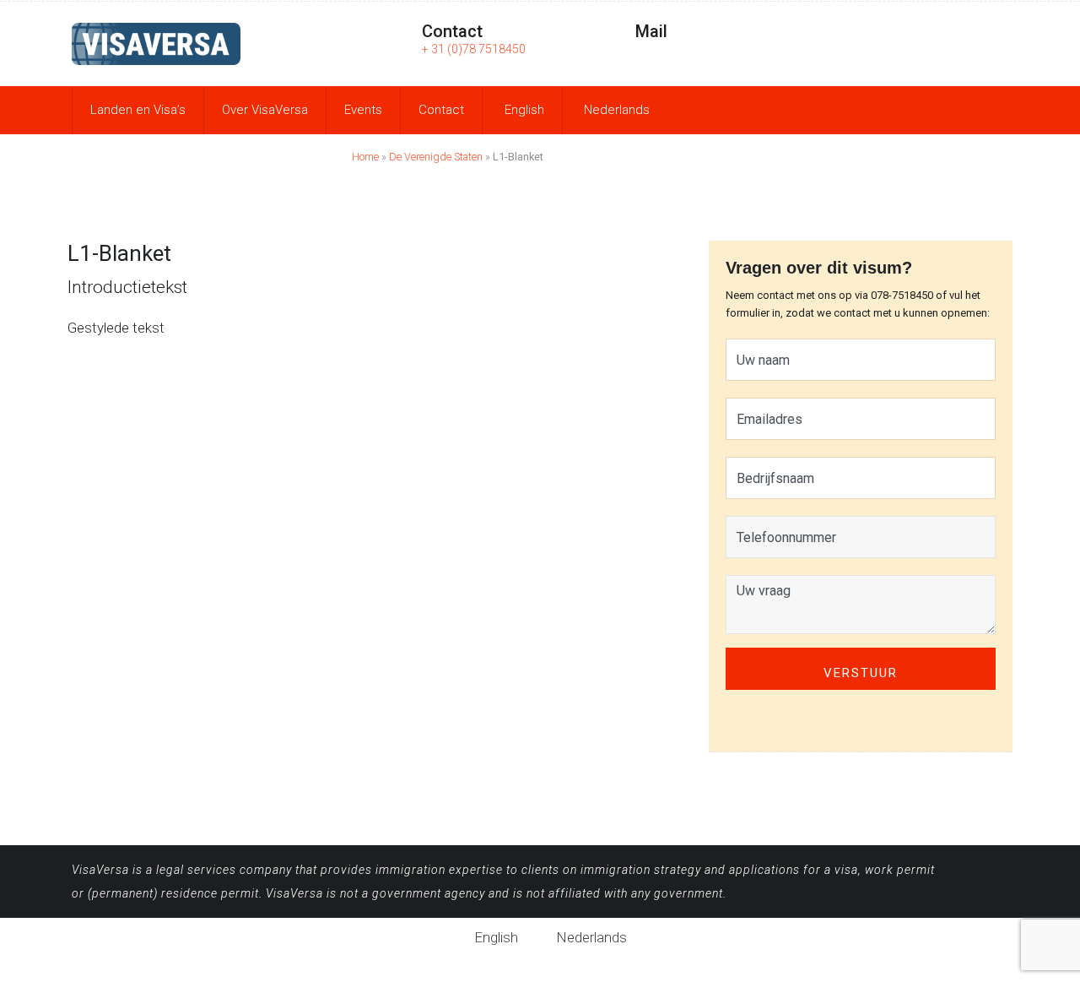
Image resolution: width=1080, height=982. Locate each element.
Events (363, 109)
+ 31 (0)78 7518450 (474, 49)
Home (365, 156)
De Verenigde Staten (436, 156)
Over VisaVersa (265, 109)
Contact (441, 109)
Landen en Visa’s (138, 109)
